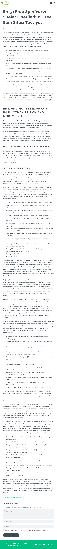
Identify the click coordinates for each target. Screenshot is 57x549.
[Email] (44, 544)
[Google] (40, 544)
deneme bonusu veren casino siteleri (13, 497)
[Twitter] (48, 544)
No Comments (39, 28)
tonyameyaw (19, 28)
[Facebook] (36, 544)
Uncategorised (29, 28)
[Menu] (51, 3)
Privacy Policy (26, 543)
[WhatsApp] (52, 544)
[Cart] (54, 3)
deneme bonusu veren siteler (15, 411)
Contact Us (6, 543)
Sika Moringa (14, 545)
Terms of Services (16, 543)
